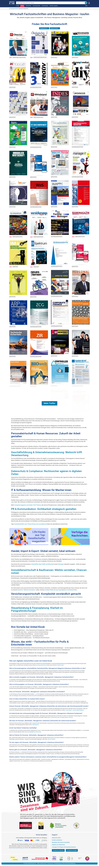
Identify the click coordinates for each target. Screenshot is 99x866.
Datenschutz (43, 863)
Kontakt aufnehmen (57, 840)
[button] (49, 403)
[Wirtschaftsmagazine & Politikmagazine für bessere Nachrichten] (28, 536)
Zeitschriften (28, 5)
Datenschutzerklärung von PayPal (19, 847)
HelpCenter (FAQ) (56, 837)
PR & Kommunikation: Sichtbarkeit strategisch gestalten (43, 509)
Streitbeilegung (58, 863)
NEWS (22, 5)
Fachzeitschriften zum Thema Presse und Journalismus (30, 524)
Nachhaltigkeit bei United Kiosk (34, 731)
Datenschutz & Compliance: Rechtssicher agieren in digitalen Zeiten (46, 473)
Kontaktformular (60, 665)
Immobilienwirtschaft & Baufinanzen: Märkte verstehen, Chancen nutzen (49, 571)
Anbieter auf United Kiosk (58, 844)
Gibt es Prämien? (51, 739)
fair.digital (62, 717)
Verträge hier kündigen (72, 850)
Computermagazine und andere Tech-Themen (27, 505)
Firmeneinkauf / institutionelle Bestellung (74, 710)
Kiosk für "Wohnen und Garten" (26, 590)
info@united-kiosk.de (42, 665)
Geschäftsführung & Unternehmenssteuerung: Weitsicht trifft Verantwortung (46, 454)
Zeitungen (61, 564)
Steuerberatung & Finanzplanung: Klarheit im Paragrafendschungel (37, 609)
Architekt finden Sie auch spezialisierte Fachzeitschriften (60, 590)
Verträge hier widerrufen (58, 850)
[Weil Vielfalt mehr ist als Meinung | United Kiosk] (12, 3)
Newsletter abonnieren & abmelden (61, 842)
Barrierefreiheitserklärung (69, 863)
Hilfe (86, 5)
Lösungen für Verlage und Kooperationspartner (64, 847)
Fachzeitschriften (36, 5)
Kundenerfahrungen (55, 717)
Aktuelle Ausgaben (54, 5)
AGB (38, 863)
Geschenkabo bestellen (77, 695)
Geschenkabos (45, 5)
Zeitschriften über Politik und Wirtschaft (42, 564)
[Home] (9, 8)
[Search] (86, 3)
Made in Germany (69, 717)
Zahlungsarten (35, 724)
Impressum (50, 863)
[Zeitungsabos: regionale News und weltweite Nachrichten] (70, 536)
